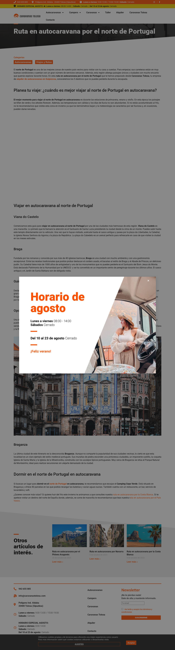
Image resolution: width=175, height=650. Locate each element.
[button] (148, 280)
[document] (87, 325)
